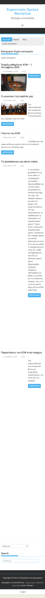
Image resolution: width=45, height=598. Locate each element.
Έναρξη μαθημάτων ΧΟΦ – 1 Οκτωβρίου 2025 (16, 66)
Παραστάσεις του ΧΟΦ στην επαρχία (21, 352)
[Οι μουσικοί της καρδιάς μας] (14, 104)
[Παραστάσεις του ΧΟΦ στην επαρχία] (14, 360)
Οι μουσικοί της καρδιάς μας (17, 96)
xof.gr (24, 71)
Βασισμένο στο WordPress (13, 582)
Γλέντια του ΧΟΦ (10, 133)
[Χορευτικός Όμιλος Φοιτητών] (3, 30)
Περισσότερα (34, 76)
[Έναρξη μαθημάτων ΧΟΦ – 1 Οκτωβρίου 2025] (14, 75)
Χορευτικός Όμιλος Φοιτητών (22, 11)
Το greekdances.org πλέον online (19, 161)
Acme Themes (27, 585)
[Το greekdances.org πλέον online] (14, 169)
